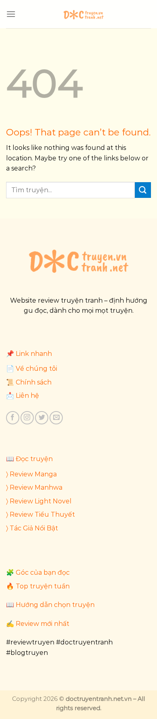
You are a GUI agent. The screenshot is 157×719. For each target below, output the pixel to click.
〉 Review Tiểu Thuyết (40, 514)
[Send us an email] (56, 417)
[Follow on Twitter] (41, 417)
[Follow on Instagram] (27, 417)
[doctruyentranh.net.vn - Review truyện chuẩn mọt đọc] (83, 14)
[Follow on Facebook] (12, 417)
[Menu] (11, 14)
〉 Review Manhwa (34, 487)
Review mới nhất (42, 624)
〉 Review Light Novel (39, 501)
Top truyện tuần (43, 586)
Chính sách (34, 382)
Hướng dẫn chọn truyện (55, 605)
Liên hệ (27, 395)
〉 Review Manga (31, 474)
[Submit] (143, 190)
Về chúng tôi (36, 368)
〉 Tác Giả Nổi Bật (32, 528)
